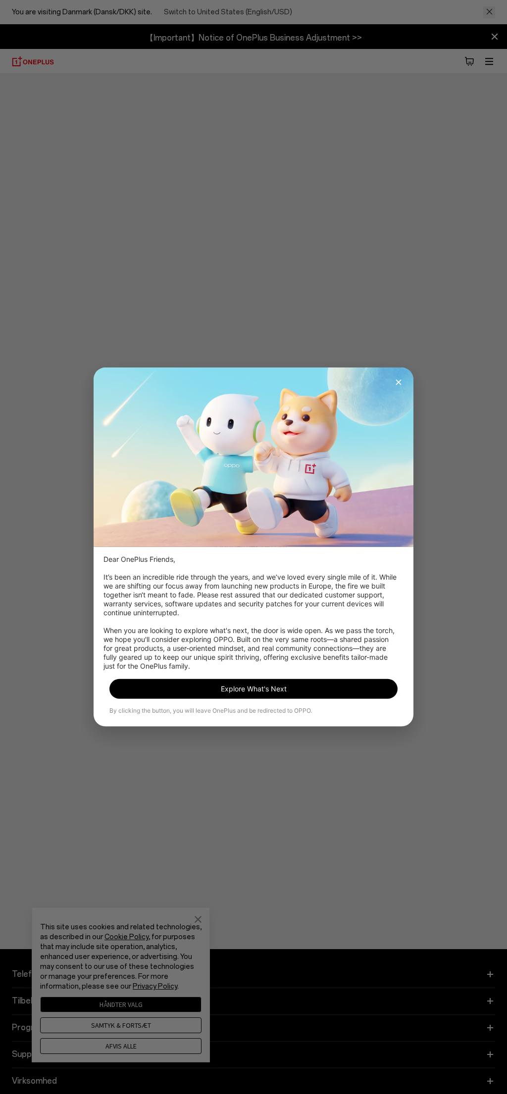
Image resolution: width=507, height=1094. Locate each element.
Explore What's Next (254, 688)
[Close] (399, 382)
